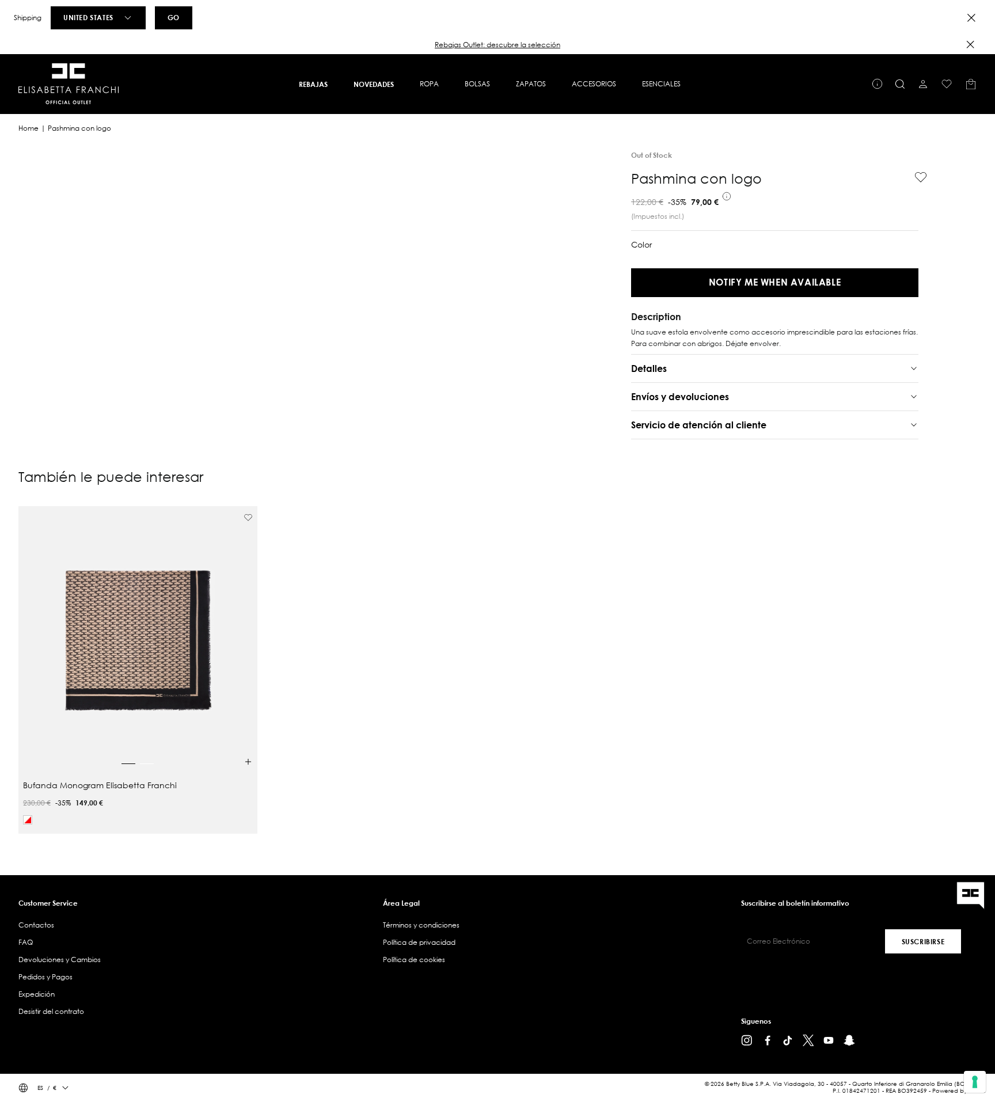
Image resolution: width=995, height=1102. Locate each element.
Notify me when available (775, 281)
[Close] (971, 18)
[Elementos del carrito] (971, 84)
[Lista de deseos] (946, 84)
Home (28, 128)
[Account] (923, 84)
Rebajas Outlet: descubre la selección (497, 45)
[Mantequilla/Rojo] (27, 819)
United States (88, 17)
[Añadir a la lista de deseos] (916, 177)
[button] (497, 45)
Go (174, 17)
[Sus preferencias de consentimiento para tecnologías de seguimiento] (975, 1082)
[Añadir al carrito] (248, 761)
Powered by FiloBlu (959, 1090)
